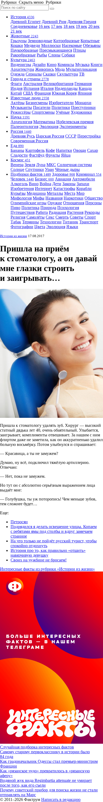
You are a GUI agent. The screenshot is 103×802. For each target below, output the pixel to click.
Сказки (49, 74)
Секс (50, 217)
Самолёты (35, 217)
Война (45, 183)
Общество (94, 198)
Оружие (55, 203)
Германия (83, 83)
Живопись (44, 69)
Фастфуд (36, 155)
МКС (51, 164)
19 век (81, 26)
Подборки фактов (31, 174)
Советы (76, 217)
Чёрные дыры (67, 169)
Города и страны (30, 79)
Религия (18, 217)
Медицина (36, 193)
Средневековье (24, 26)
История (22, 17)
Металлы (55, 193)
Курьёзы (18, 193)
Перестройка (89, 136)
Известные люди (30, 98)
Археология (21, 121)
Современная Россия (29, 141)
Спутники (34, 169)
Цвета (39, 226)
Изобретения (22, 188)
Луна (40, 164)
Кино (52, 64)
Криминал (88, 174)
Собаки (68, 55)
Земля (30, 164)
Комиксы (66, 64)
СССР (70, 136)
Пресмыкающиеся (55, 50)
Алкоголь (19, 183)
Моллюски (51, 45)
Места (69, 193)
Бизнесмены (37, 102)
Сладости (19, 155)
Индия (16, 88)
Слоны (54, 55)
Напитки (64, 150)
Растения (75, 212)
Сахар (92, 150)
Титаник (70, 222)
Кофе (50, 150)
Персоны (93, 203)
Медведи (32, 45)
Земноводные (40, 40)
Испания (31, 88)
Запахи (83, 183)
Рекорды (92, 212)
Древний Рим (54, 21)
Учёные (63, 112)
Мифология (21, 198)
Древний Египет (26, 21)
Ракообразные (23, 55)
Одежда (18, 74)
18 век (69, 26)
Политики (61, 107)
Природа (48, 207)
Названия (54, 198)
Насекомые (72, 45)
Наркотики (73, 198)
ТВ (82, 74)
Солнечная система (74, 164)
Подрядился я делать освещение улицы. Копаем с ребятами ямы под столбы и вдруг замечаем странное (54, 531)
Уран (49, 169)
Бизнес (44, 179)
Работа (42, 212)
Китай (16, 93)
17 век (56, 26)
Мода (60, 69)
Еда (17, 145)
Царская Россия (50, 136)
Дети (56, 183)
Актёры (18, 102)
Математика (44, 121)
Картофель (35, 150)
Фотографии (22, 226)
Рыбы (42, 55)
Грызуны (19, 40)
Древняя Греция (81, 21)
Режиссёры (21, 112)
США (28, 93)
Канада (85, 88)
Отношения (73, 203)
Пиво (15, 207)
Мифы (38, 198)
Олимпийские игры (28, 203)
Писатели (41, 107)
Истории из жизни (13, 236)
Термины (30, 222)
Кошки (17, 45)
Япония (85, 93)
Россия (21, 131)
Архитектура (22, 69)
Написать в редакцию (61, 799)
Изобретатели (61, 102)
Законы (69, 183)
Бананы (17, 150)
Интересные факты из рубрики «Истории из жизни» (47, 569)
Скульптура (67, 74)
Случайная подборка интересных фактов (37, 747)
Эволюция (48, 126)
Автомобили (83, 179)
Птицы (79, 50)
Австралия (32, 83)
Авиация (63, 179)
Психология (68, 207)
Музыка (82, 64)
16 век (44, 26)
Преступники (83, 107)
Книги (96, 64)
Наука (20, 117)
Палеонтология (24, 126)
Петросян (19, 522)
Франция (42, 93)
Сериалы (34, 74)
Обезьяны (92, 45)
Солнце (17, 169)
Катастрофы (64, 188)
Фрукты (52, 155)
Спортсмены (43, 112)
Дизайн (39, 64)
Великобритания (58, 83)
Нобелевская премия (74, 121)
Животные (24, 36)
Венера (17, 164)
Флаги (16, 83)
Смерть (62, 217)
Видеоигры (21, 64)
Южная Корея (64, 93)
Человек (22, 179)
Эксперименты (73, 126)
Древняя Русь (23, 136)
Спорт (90, 217)
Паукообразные (24, 50)
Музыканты (21, 107)
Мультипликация (81, 69)
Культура (23, 59)
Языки (72, 226)
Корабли (84, 188)
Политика (30, 207)
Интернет (43, 188)
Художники (81, 112)
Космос (20, 160)
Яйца (66, 155)
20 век (94, 26)
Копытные (90, 40)
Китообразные (66, 40)
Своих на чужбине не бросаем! (39, 560)
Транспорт (88, 222)
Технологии (51, 222)
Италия (47, 88)
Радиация (57, 212)
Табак (16, 222)
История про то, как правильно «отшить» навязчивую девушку (48, 552)
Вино (34, 183)
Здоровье (63, 174)
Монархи (83, 102)
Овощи (79, 150)
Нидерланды (66, 88)
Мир (80, 193)
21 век (16, 31)
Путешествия (23, 212)
